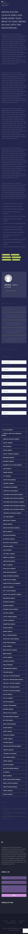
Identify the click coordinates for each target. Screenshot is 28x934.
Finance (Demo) (8, 546)
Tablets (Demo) (8, 750)
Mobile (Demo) (8, 627)
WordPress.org (6, 818)
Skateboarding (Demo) (11, 716)
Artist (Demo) (7, 442)
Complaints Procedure (11, 922)
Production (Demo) (9, 705)
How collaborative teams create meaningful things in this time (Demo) (15, 316)
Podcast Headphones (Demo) (13, 679)
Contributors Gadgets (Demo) (13, 502)
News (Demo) (7, 653)
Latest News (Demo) (10, 616)
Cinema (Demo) (8, 472)
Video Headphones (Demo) (12, 779)
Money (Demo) (7, 631)
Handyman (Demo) (9, 561)
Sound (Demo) (7, 727)
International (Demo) (10, 609)
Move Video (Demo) (9, 642)
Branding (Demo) (8, 457)
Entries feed (6, 810)
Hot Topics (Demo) (9, 590)
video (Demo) (16, 259)
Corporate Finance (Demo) (12, 513)
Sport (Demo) (7, 731)
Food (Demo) (7, 550)
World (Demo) (8, 794)
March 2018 (5, 416)
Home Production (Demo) (11, 583)
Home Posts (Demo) (9, 579)
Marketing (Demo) (9, 624)
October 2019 (6, 376)
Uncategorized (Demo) (11, 768)
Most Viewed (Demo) (10, 635)
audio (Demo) (6, 254)
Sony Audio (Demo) (9, 724)
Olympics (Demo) (8, 661)
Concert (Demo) (8, 483)
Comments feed (7, 814)
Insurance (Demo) (9, 598)
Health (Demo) (8, 565)
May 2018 (5, 413)
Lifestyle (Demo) (8, 620)
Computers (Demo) (9, 479)
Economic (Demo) (9, 539)
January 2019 (6, 405)
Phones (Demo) (8, 672)
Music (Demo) (7, 646)
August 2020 (6, 369)
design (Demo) (15, 254)
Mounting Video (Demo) (11, 639)
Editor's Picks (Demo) (10, 542)
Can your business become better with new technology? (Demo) (14, 331)
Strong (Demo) (8, 742)
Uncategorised (8, 764)
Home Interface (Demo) (11, 576)
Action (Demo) (8, 430)
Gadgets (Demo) (16, 257)
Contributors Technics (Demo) (14, 509)
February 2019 (6, 402)
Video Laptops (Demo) (10, 783)
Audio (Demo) (7, 450)
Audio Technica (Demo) (11, 454)
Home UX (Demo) (8, 587)
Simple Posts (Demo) (10, 713)
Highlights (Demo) (9, 568)
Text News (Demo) (9, 757)
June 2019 (5, 391)
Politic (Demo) (8, 698)
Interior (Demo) (8, 605)
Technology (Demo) (10, 753)
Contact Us (5, 921)
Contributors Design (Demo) (13, 494)
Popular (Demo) (8, 701)
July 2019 (5, 387)
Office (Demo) (7, 657)
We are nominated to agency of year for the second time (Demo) (15, 324)
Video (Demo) (7, 775)
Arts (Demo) (7, 446)
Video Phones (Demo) (10, 787)
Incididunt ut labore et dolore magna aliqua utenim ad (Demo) (15, 339)
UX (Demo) (6, 772)
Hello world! (9, 309)
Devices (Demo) (7, 257)
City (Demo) (7, 476)
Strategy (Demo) (9, 735)
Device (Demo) (7, 531)
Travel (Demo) (8, 761)
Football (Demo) (9, 553)
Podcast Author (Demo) (11, 676)
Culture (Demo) (8, 516)
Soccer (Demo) (8, 720)
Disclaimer (13, 921)
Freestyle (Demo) (9, 557)
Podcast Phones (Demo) (11, 687)
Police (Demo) (7, 694)
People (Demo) (8, 664)
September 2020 (7, 366)
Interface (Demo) (7, 259)
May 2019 (5, 395)
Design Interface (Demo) (11, 528)
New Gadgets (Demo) (10, 650)
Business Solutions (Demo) (12, 465)
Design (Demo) (7, 524)
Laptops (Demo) (8, 613)
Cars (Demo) (7, 468)
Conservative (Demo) (10, 487)
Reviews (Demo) (5, 3)
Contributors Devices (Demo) (13, 498)
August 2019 (6, 384)
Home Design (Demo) (10, 572)
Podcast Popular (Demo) (11, 690)
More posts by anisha (11, 290)
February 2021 (6, 362)
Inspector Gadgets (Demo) (12, 594)
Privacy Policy (22, 921)
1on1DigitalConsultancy (14, 930)
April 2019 (5, 398)
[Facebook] (2, 264)
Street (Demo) (8, 738)
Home (20, 4)
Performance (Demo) (10, 668)
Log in (4, 807)
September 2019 (7, 380)
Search (24, 296)
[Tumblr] (9, 264)
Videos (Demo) (8, 790)
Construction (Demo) (10, 491)
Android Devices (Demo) (11, 439)
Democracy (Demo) (9, 520)
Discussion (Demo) (9, 535)
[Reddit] (13, 264)
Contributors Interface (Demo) (14, 505)
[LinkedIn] (11, 264)
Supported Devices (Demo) (12, 746)
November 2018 (7, 409)
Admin (20, 922)
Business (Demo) (8, 461)
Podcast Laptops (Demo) (11, 683)
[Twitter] (4, 264)
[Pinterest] (6, 264)
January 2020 (6, 373)
